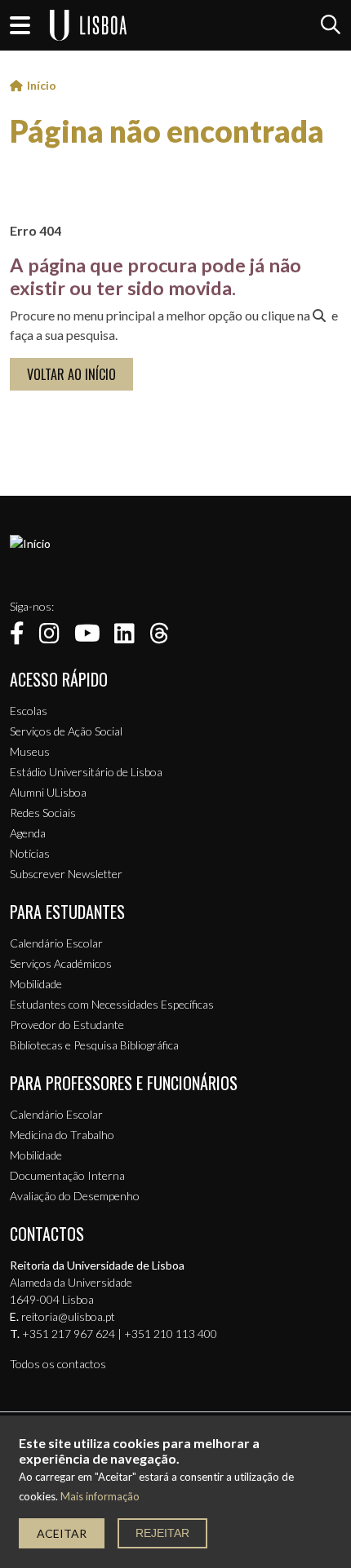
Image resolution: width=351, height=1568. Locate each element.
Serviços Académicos (61, 963)
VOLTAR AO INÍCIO (71, 374)
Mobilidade (36, 984)
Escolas (28, 711)
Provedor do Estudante (67, 1024)
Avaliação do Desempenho (75, 1196)
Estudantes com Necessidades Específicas (112, 1004)
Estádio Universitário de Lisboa (86, 772)
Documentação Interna (67, 1175)
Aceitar (62, 1533)
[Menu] (20, 25)
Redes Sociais (43, 812)
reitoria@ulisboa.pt (68, 1316)
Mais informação (100, 1497)
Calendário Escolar (56, 943)
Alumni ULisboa (48, 792)
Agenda (28, 833)
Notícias (30, 853)
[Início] (30, 543)
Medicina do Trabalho (62, 1135)
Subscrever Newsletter (66, 874)
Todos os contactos (58, 1364)
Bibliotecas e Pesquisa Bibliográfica (94, 1045)
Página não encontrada (167, 131)
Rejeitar (162, 1532)
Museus (30, 751)
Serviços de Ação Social (66, 731)
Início (41, 85)
